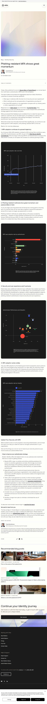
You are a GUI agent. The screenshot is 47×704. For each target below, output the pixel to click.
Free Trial (3, 643)
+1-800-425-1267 (30, 669)
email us (21, 669)
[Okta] (5, 5)
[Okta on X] (4, 681)
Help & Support (4, 655)
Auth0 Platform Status (6, 663)
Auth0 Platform (4, 638)
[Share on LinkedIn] (19, 539)
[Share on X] (21, 539)
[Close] (45, 691)
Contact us (6, 674)
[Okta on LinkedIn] (7, 681)
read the (26, 504)
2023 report (13, 107)
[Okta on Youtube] (1, 681)
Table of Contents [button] (6, 83)
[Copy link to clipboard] (17, 539)
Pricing (2, 640)
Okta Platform (4, 635)
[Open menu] (44, 5)
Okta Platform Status (6, 660)
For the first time (31, 107)
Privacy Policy (23, 695)
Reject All (23, 699)
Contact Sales (4, 646)
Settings (9, 699)
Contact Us (3, 658)
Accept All (37, 699)
